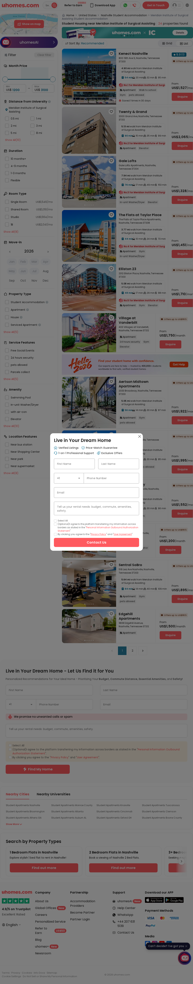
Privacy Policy (98, 534)
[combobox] (69, 478)
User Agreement (123, 534)
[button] (79, 478)
